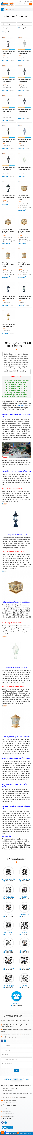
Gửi (17, 1070)
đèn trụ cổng (20, 405)
